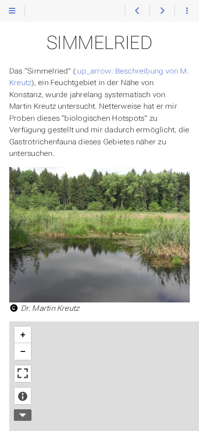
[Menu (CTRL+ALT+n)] (12, 11)
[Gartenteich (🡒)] (161, 11)
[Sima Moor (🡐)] (137, 11)
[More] (186, 11)
